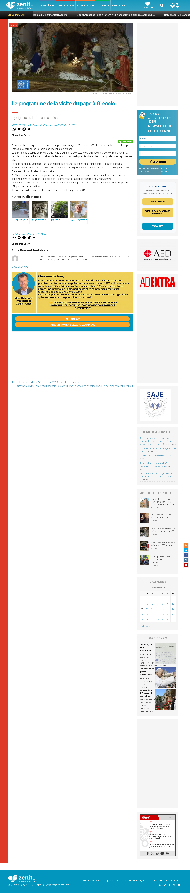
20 (152, 614)
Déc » (147, 626)
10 (173, 604)
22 (163, 614)
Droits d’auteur (155, 880)
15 (163, 609)
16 (168, 609)
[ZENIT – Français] (23, 5)
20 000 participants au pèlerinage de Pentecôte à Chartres (162, 559)
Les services (121, 880)
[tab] (149, 817)
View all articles (20, 267)
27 (152, 620)
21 (157, 614)
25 (142, 620)
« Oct (142, 626)
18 (142, 614)
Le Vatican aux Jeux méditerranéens (155, 456)
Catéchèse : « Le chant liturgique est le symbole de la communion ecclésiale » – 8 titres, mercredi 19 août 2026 (157, 441)
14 (157, 609)
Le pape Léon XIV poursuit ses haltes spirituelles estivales (146, 696)
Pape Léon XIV (48, 5)
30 (168, 620)
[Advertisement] (72, 355)
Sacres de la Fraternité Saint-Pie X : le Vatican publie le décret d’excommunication (163, 502)
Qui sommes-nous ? (89, 880)
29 (163, 620)
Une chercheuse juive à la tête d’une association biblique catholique (85, 14)
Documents (103, 5)
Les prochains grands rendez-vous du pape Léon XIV (147, 674)
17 (173, 609)
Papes (14, 25)
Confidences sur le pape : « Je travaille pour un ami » (162, 516)
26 (147, 620)
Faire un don (118, 5)
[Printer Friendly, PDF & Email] (125, 141)
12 (147, 609)
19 (147, 614)
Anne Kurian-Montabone (53, 125)
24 (173, 614)
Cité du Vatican (66, 5)
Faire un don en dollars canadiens (72, 324)
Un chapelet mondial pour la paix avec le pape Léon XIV (163, 530)
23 (168, 614)
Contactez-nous (172, 880)
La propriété (107, 880)
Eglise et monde (85, 5)
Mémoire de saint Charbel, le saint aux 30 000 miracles (163, 544)
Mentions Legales (137, 880)
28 (157, 620)
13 (152, 609)
